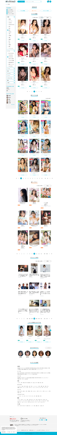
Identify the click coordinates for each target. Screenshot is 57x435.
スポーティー (32, 387)
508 (47, 253)
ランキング (8, 89)
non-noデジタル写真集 (11, 60)
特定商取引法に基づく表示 (24, 430)
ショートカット (36, 386)
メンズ (33, 405)
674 (47, 318)
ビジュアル (8, 73)
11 (36, 253)
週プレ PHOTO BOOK (11, 53)
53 (45, 178)
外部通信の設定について (32, 430)
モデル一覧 (12, 104)
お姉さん (25, 391)
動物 (38, 405)
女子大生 (45, 399)
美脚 (43, 386)
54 (47, 178)
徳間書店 (10, 39)
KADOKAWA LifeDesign (11, 24)
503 (32, 318)
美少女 (20, 391)
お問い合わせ (43, 430)
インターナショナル (39, 387)
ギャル (46, 387)
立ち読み (22, 40)
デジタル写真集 (10, 9)
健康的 (20, 387)
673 (44, 318)
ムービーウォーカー (11, 48)
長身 (47, 386)
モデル (35, 399)
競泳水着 (29, 382)
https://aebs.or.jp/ (16, 425)
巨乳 (26, 386)
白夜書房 (10, 44)
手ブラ (20, 405)
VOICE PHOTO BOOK (37, 377)
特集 (7, 90)
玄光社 (9, 26)
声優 (40, 399)
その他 (8, 82)
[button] (50, 330)
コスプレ (20, 382)
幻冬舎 (9, 28)
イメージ (8, 75)
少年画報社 (10, 35)
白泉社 (30, 369)
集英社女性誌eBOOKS (11, 62)
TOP (6, 4)
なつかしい (36, 391)
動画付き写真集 (31, 377)
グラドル (20, 399)
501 (27, 318)
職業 (8, 80)
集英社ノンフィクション (11, 64)
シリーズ (8, 68)
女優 (31, 399)
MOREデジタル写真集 (11, 58)
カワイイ (42, 391)
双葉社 (9, 46)
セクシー (48, 391)
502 (29, 318)
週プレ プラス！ (10, 12)
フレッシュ (25, 387)
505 (36, 318)
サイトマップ (47, 430)
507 (44, 253)
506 (38, 318)
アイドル (26, 399)
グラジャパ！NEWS (11, 13)
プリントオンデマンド (45, 377)
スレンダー (21, 386)
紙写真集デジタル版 (21, 377)
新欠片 (28, 369)
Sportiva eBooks (34, 374)
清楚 (19, 392)
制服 (25, 382)
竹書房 (9, 37)
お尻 (31, 386)
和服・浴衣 (41, 382)
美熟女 (30, 391)
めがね (35, 382)
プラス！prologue (26, 377)
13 (41, 253)
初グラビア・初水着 (26, 405)
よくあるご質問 (38, 430)
